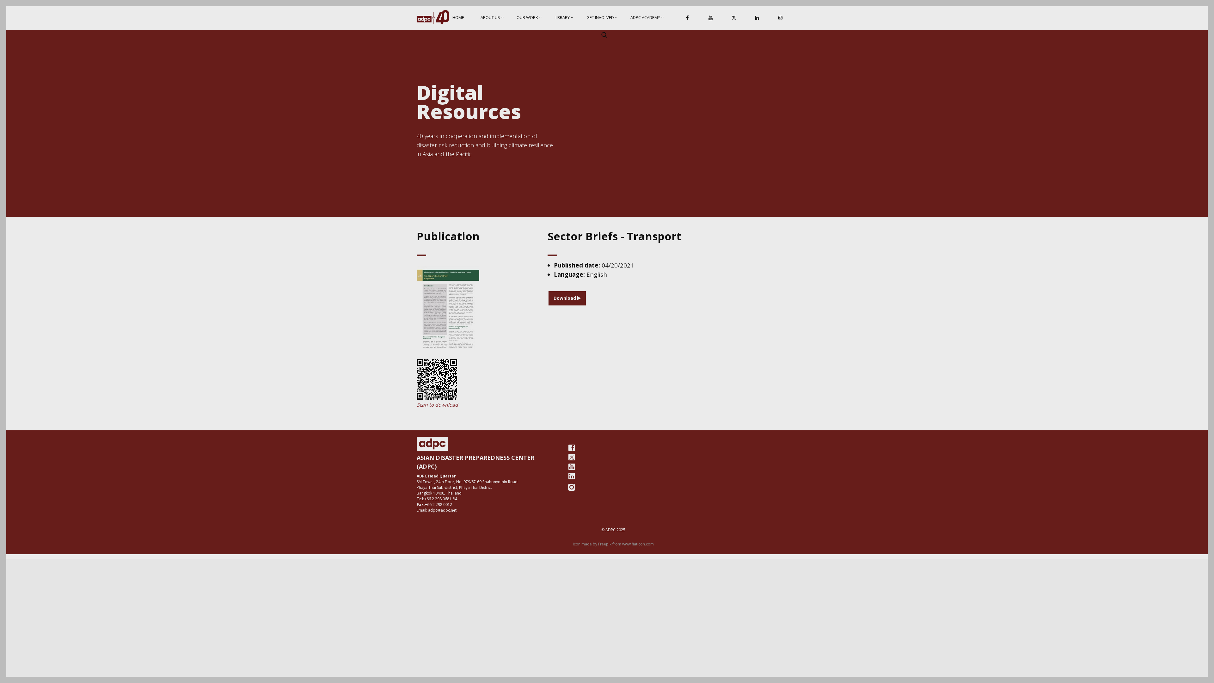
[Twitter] (572, 457)
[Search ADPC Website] (604, 35)
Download (565, 298)
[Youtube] (572, 467)
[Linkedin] (757, 18)
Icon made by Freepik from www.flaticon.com (613, 544)
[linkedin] (572, 476)
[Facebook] (688, 18)
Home (458, 17)
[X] (734, 18)
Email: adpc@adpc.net (437, 510)
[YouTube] (711, 18)
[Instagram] (780, 18)
